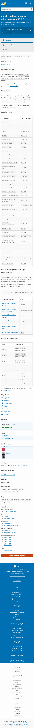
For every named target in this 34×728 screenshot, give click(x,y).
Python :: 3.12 (8, 541)
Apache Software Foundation (20, 466)
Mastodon (6, 406)
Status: (17, 576)
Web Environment (9, 518)
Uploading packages (16, 594)
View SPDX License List (7, 475)
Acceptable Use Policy (16, 655)
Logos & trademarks (17, 617)
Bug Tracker (6, 398)
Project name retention (16, 599)
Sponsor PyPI (17, 635)
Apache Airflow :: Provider (11, 525)
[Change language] (30, 3)
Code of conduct (16, 651)
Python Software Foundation (16, 570)
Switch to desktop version (17, 660)
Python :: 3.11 (8, 539)
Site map (26, 724)
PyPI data (5, 422)
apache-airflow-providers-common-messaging (9, 310)
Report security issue (17, 648)
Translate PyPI (16, 633)
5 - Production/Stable (10, 512)
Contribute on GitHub (16, 630)
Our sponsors (17, 619)
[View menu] (26, 3)
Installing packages (16, 592)
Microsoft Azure (5, 65)
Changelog (6, 401)
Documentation (7, 403)
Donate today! (17, 580)
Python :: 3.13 (8, 543)
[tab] (17, 40)
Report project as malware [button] (17, 555)
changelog (6, 390)
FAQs (17, 601)
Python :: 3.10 (8, 537)
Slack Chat (6, 409)
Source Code (6, 412)
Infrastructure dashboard (16, 612)
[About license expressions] (13, 470)
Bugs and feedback (17, 628)
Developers (7, 531)
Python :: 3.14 (8, 545)
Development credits (16, 637)
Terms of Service (16, 646)
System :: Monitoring (9, 550)
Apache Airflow (8, 438)
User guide (16, 597)
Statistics (17, 615)
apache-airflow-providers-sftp (10, 333)
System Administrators (10, 532)
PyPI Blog (16, 610)
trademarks (7, 723)
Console (6, 517)
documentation (14, 86)
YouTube (5, 414)
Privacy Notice (16, 653)
